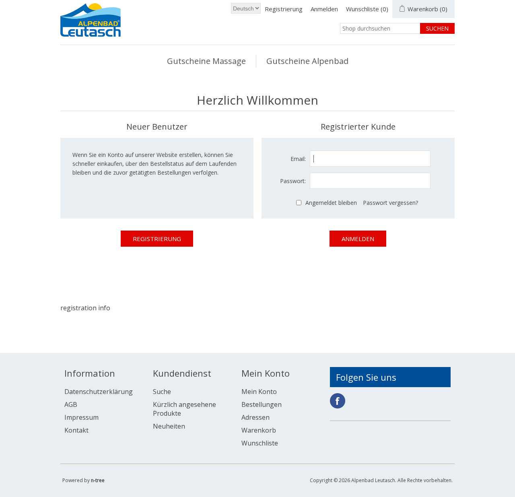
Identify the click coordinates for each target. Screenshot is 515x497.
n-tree (98, 480)
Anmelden (324, 9)
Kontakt (76, 430)
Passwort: (293, 181)
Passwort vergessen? (390, 202)
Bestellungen (261, 404)
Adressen (255, 417)
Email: (298, 159)
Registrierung (284, 9)
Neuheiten (169, 426)
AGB (70, 404)
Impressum (81, 417)
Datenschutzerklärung (98, 391)
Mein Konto (259, 391)
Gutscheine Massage (206, 61)
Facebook (337, 400)
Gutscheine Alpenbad (307, 61)
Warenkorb (258, 430)
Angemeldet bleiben (331, 202)
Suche (162, 391)
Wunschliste (259, 443)
